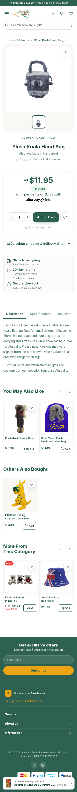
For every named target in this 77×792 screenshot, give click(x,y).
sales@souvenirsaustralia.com (23, 701)
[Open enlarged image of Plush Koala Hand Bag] (38, 79)
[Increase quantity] (27, 217)
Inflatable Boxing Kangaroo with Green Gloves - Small (18, 518)
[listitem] (38, 121)
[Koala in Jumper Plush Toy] (20, 577)
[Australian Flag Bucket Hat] (57, 577)
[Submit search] (70, 25)
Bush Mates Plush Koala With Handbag (53, 440)
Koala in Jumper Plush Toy (15, 599)
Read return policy (23, 278)
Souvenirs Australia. (54, 370)
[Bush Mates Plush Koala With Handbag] (57, 418)
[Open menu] (6, 13)
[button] (65, 52)
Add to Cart (46, 217)
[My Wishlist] (62, 13)
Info (48, 200)
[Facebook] (34, 765)
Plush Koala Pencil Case (19, 438)
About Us (11, 723)
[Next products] (70, 392)
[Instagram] (42, 765)
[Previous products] (60, 392)
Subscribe (38, 670)
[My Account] (53, 13)
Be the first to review (47, 159)
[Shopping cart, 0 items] (71, 13)
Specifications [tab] (40, 314)
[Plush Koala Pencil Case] (20, 418)
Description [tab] (14, 314)
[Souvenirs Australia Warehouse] (20, 13)
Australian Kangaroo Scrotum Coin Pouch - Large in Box (34, 784)
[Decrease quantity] (11, 217)
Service (10, 714)
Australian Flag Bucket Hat (50, 599)
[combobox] (38, 25)
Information (13, 732)
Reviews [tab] (64, 314)
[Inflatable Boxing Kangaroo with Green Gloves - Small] (20, 495)
